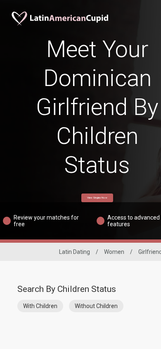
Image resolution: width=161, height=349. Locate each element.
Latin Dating (74, 252)
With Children (40, 306)
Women (114, 252)
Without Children (96, 306)
